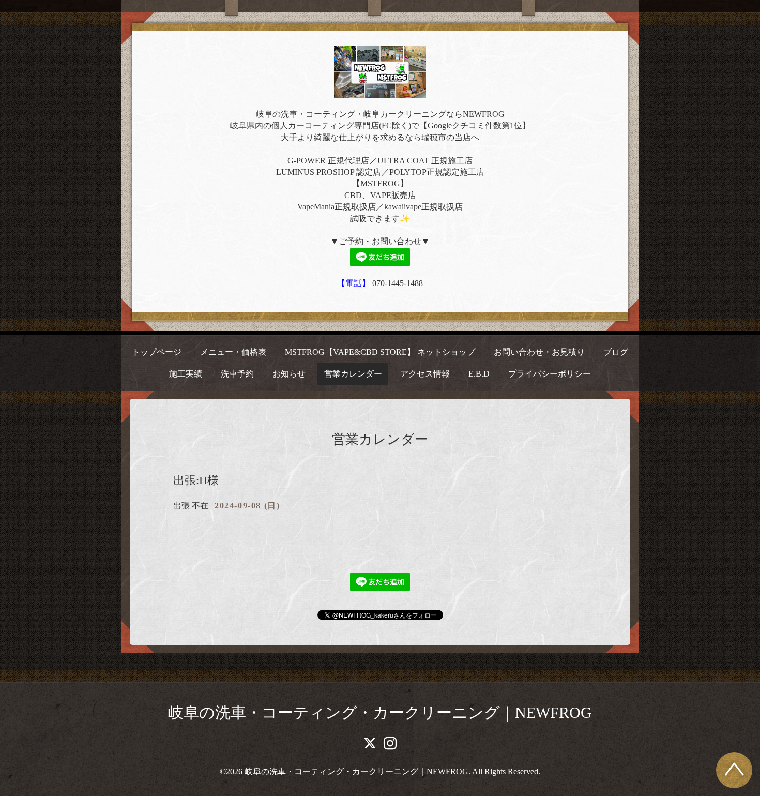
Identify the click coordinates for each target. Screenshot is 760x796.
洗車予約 (237, 373)
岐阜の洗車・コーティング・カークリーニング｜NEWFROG (380, 712)
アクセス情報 (425, 373)
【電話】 (354, 283)
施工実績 (185, 373)
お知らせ (289, 373)
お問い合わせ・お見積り (539, 352)
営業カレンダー (353, 373)
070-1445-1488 (397, 283)
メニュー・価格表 (233, 352)
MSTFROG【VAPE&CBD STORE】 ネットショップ (380, 352)
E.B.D (479, 373)
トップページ (156, 352)
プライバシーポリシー (549, 373)
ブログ (615, 352)
